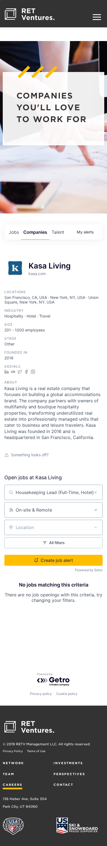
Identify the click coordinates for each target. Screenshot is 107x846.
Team (8, 774)
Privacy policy (41, 694)
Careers (12, 785)
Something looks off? (30, 454)
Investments (68, 763)
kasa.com (37, 273)
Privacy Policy (13, 751)
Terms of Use (36, 751)
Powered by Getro (89, 570)
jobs (14, 232)
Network (13, 763)
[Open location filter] (95, 527)
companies (35, 232)
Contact (63, 785)
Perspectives (69, 774)
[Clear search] (95, 492)
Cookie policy (66, 694)
